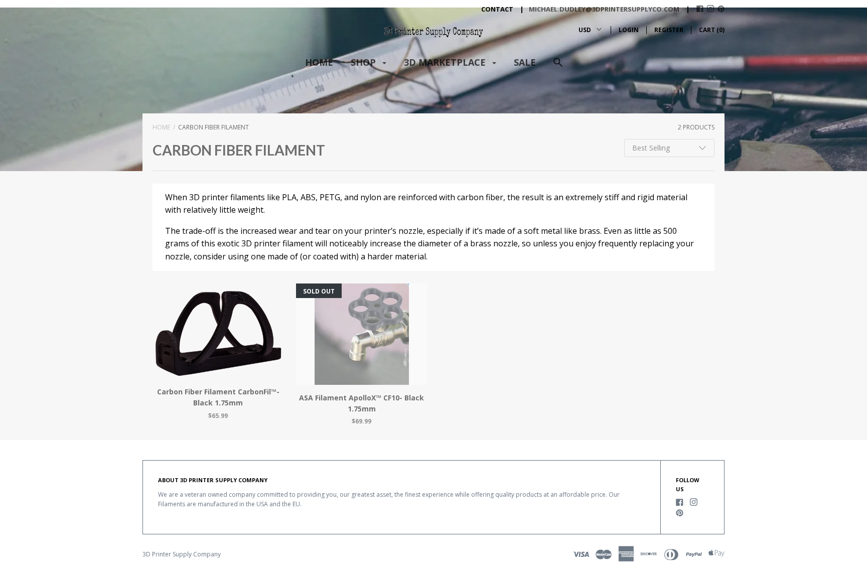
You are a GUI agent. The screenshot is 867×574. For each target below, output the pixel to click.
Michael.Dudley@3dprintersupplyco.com (604, 9)
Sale (525, 62)
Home (319, 62)
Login (629, 30)
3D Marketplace (446, 62)
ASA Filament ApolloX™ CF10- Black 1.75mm (361, 403)
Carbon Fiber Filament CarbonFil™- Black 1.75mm (218, 397)
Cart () (712, 30)
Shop (364, 62)
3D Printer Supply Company (181, 554)
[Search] (557, 67)
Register (668, 30)
